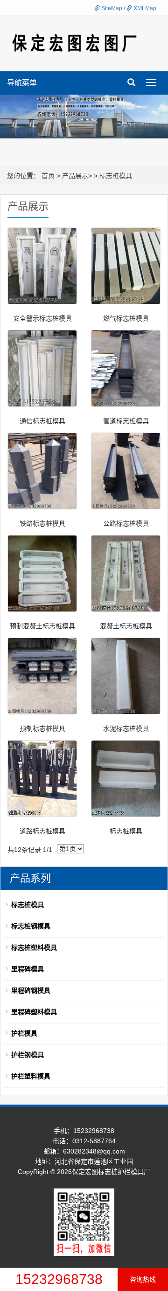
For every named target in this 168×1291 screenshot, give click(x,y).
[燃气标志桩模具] (126, 265)
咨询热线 (143, 1279)
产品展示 (75, 175)
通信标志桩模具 (42, 421)
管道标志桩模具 (126, 421)
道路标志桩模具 (42, 831)
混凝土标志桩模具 (126, 626)
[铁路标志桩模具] (42, 471)
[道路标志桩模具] (42, 778)
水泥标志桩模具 (126, 728)
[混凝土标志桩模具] (126, 573)
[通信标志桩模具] (42, 368)
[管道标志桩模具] (126, 368)
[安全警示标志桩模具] (42, 265)
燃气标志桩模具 (126, 318)
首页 (48, 175)
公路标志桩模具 (126, 523)
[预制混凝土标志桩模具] (42, 573)
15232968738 (59, 1279)
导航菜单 (22, 83)
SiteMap (111, 8)
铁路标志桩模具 (42, 523)
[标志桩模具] (126, 778)
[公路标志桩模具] (126, 471)
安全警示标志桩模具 (42, 318)
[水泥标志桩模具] (126, 676)
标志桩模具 (115, 175)
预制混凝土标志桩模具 (42, 626)
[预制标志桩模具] (42, 676)
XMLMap (144, 8)
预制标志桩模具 (42, 728)
